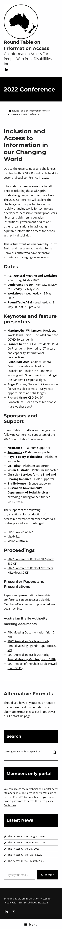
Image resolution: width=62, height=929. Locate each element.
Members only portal (29, 773)
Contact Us (16, 716)
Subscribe (47, 875)
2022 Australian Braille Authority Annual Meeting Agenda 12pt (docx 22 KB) (32, 645)
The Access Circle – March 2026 (26, 861)
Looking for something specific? (22, 751)
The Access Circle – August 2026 (26, 836)
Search (54, 755)
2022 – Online (12, 609)
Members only (12, 793)
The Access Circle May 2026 (23, 848)
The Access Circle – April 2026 (25, 854)
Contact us (10, 805)
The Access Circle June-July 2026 (26, 842)
